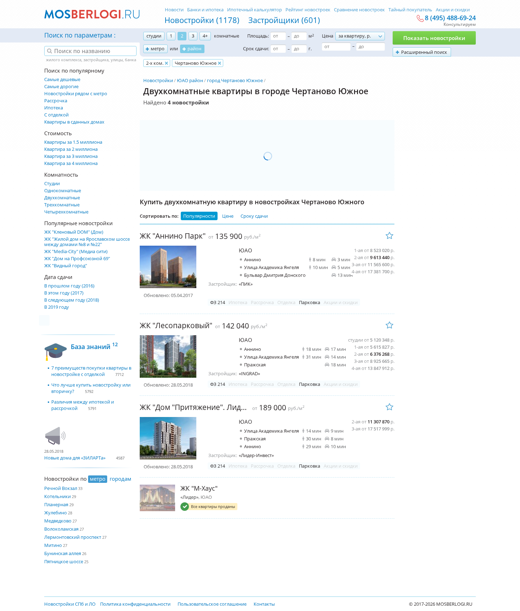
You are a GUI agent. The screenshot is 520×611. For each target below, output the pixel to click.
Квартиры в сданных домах (74, 122)
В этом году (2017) (63, 293)
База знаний (94, 345)
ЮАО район (190, 80)
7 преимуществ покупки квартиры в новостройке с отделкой (91, 371)
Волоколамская (61, 529)
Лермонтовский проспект (72, 537)
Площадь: (258, 36)
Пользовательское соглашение (212, 604)
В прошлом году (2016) (69, 286)
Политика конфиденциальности (135, 604)
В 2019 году (56, 307)
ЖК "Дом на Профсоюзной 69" (77, 258)
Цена (327, 36)
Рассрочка (55, 100)
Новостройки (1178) (201, 20)
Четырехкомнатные (66, 212)
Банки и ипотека (205, 9)
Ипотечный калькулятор (254, 9)
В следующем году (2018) (71, 300)
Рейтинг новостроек (307, 9)
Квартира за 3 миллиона (71, 156)
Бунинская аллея (62, 553)
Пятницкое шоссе (63, 561)
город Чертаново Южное (235, 80)
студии (153, 36)
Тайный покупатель (410, 9)
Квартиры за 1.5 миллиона (73, 142)
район (194, 48)
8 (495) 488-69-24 (450, 18)
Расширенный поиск (424, 52)
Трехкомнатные (62, 204)
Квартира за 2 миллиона (71, 149)
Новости (174, 9)
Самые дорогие (61, 86)
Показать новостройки (434, 37)
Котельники (57, 496)
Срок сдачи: (256, 48)
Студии (52, 183)
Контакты (264, 604)
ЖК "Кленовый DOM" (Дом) (73, 232)
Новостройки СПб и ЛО (70, 604)
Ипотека (53, 107)
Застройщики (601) (284, 20)
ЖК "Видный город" (65, 265)
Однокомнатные (62, 190)
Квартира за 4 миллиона (71, 163)
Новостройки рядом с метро (75, 93)
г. (310, 48)
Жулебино (55, 512)
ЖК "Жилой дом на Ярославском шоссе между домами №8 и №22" (87, 241)
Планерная (56, 504)
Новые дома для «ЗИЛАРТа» (74, 458)
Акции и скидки (453, 9)
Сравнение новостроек (359, 9)
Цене (227, 216)
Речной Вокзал (60, 488)
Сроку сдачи (254, 216)
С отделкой (56, 115)
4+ (205, 36)
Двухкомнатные (62, 197)
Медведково (57, 521)
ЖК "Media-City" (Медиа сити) (76, 251)
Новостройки (158, 80)
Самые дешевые (62, 79)
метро (157, 48)
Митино (53, 545)
